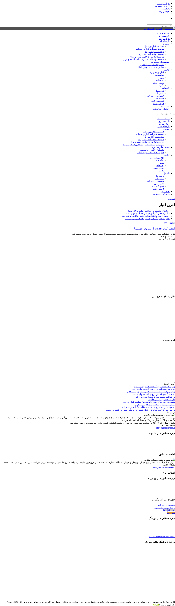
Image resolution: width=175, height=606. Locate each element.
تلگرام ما (171, 513)
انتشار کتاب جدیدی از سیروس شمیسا (154, 228)
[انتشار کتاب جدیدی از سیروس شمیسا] (169, 223)
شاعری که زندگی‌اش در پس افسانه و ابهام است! (147, 213)
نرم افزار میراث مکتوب (164, 507)
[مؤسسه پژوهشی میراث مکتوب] (159, 28)
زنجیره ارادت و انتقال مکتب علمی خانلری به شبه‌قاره (146, 216)
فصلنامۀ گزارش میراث (153, 46)
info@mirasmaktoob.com (164, 467)
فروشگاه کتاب (157, 101)
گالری (167, 70)
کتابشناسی (159, 98)
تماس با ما (159, 93)
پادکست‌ (166, 9)
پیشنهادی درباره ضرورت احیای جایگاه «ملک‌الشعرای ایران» (148, 407)
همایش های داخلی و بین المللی (150, 67)
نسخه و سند (158, 83)
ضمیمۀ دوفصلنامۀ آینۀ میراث (151, 54)
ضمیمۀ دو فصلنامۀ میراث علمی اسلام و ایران (143, 59)
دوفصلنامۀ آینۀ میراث (154, 51)
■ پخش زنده (164, 11)
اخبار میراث (164, 38)
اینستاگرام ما (169, 510)
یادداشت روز (164, 36)
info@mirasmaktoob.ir (165, 428)
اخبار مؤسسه (163, 3)
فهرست (171, 199)
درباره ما (160, 90)
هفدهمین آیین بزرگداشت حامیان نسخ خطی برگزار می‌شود (149, 402)
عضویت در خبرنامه (155, 96)
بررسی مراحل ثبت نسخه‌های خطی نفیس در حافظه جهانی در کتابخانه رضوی (140, 410)
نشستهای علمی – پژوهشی (152, 64)
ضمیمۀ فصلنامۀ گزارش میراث (150, 49)
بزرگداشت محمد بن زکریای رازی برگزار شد (155, 397)
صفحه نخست (163, 33)
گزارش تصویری (162, 6)
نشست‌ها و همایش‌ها (160, 62)
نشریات (166, 44)
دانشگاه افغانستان (161, 109)
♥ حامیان (165, 106)
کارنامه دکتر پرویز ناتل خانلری (161, 399)
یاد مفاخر (160, 80)
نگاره (161, 85)
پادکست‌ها (159, 75)
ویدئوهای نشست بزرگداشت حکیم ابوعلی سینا (149, 211)
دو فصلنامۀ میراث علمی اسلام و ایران (147, 57)
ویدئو (162, 77)
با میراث (166, 88)
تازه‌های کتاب (164, 41)
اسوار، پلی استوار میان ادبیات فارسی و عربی (155, 404)
